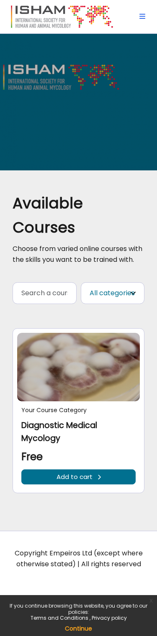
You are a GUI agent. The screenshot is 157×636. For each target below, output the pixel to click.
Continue (78, 628)
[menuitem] (142, 16)
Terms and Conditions (60, 617)
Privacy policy (109, 617)
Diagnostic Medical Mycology (59, 432)
